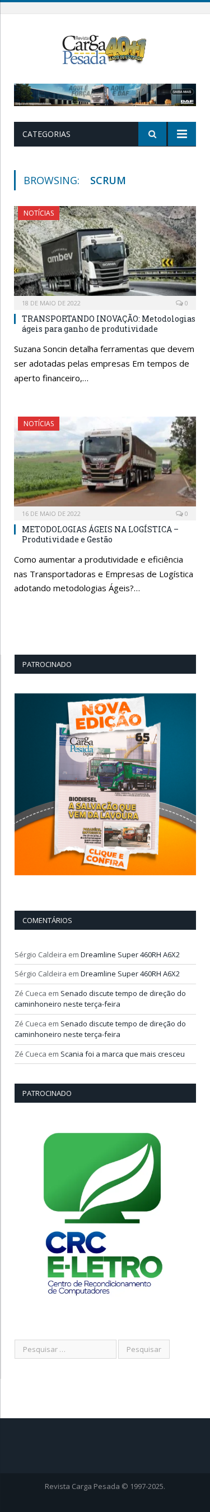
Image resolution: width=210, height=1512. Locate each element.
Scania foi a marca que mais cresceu (122, 1054)
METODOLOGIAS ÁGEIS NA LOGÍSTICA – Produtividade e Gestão (100, 534)
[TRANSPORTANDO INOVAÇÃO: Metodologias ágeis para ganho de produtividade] (105, 254)
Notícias (39, 213)
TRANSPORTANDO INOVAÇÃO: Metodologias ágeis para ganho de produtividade (108, 323)
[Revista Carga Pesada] (104, 48)
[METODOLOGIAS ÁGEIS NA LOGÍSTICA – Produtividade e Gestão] (105, 465)
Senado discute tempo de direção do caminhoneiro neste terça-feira (100, 998)
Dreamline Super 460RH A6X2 (130, 954)
